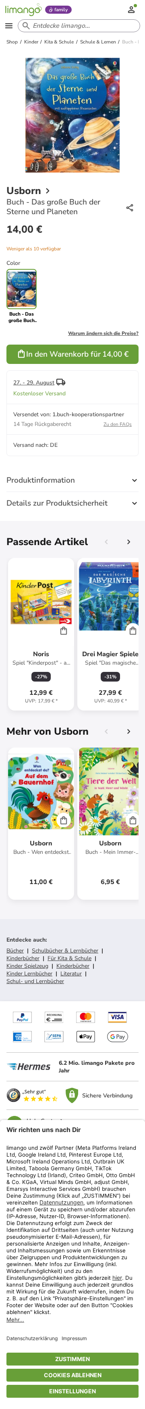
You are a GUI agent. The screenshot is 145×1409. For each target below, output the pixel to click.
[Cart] (63, 630)
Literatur (71, 973)
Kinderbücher (22, 958)
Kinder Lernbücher (29, 973)
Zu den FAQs (118, 424)
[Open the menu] (9, 25)
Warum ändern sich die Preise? (103, 333)
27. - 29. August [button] (33, 382)
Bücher (15, 950)
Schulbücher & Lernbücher (65, 950)
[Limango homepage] (23, 9)
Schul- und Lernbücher (35, 981)
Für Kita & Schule (69, 958)
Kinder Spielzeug (27, 966)
